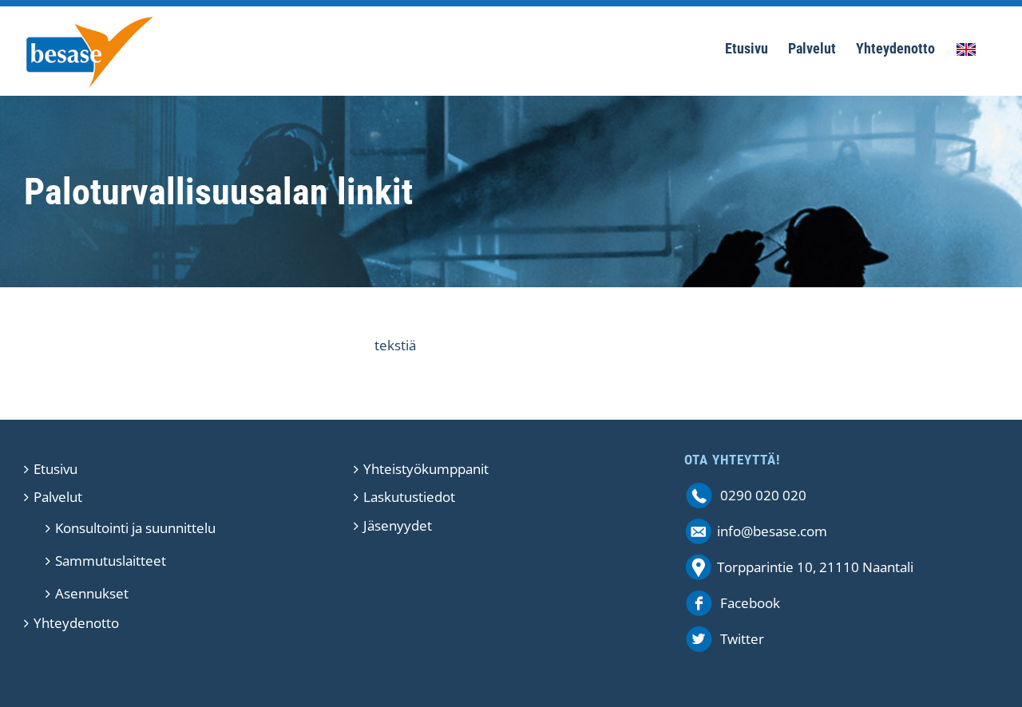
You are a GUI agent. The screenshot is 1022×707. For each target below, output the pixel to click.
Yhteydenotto (76, 623)
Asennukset (92, 593)
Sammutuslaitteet (110, 560)
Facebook (750, 603)
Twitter (742, 639)
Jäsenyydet (397, 525)
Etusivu (55, 469)
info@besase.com (772, 531)
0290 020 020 (763, 495)
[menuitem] (746, 51)
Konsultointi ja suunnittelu (135, 528)
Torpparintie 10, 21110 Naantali (815, 567)
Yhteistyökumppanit (426, 469)
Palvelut (58, 497)
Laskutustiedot (409, 497)
